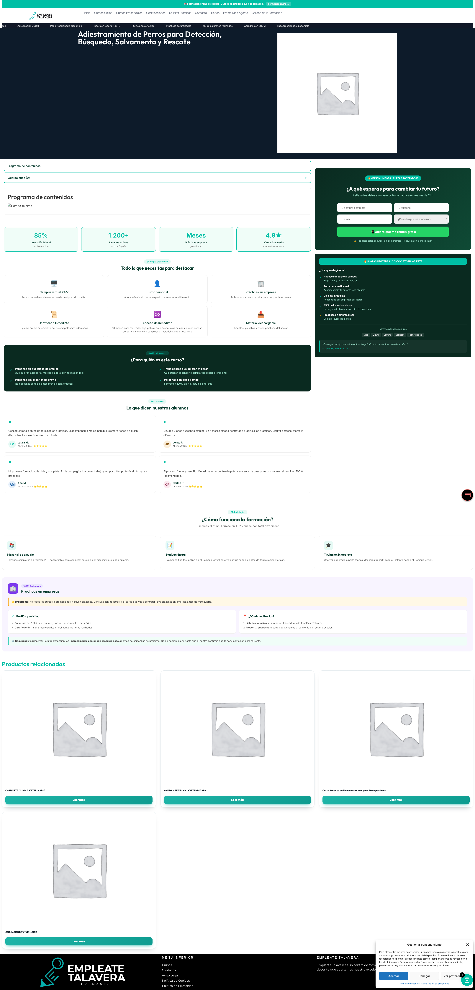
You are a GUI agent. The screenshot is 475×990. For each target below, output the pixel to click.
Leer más (79, 800)
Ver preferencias (455, 976)
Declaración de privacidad (435, 983)
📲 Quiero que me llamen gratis (393, 232)
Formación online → (278, 3)
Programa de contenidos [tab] (23, 166)
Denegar (424, 976)
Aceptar (393, 976)
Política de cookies (410, 983)
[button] (467, 945)
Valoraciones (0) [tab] (18, 178)
